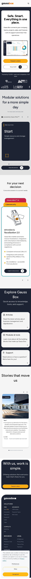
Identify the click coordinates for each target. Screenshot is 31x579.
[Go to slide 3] (11, 450)
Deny (15, 569)
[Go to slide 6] (15, 450)
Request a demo (16, 61)
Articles (6, 539)
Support (6, 546)
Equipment (6, 517)
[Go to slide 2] (10, 450)
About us (6, 544)
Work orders (15, 514)
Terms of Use (20, 544)
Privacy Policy (20, 541)
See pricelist (13, 67)
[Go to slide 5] (14, 450)
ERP (5, 531)
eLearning (6, 529)
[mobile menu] (28, 3)
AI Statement (20, 539)
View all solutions (13, 167)
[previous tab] (22, 280)
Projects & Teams (16, 512)
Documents (7, 512)
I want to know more (13, 271)
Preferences (15, 564)
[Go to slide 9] (19, 450)
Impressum (19, 546)
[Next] (28, 117)
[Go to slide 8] (18, 450)
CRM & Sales (15, 509)
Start (6, 509)
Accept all (16, 574)
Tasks (5, 522)
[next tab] (28, 280)
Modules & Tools (8, 541)
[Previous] (22, 117)
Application (6, 514)
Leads (5, 519)
